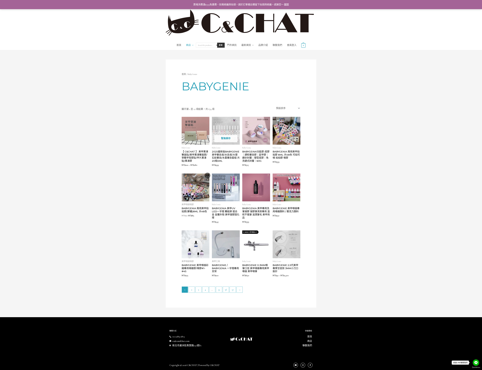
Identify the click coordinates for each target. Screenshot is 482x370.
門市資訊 (232, 45)
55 (219, 289)
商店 (188, 45)
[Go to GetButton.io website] (476, 367)
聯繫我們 (277, 45)
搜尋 (221, 45)
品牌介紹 (263, 45)
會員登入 (291, 45)
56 (226, 289)
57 (233, 289)
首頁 (178, 45)
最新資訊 (246, 45)
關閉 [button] (286, 4)
